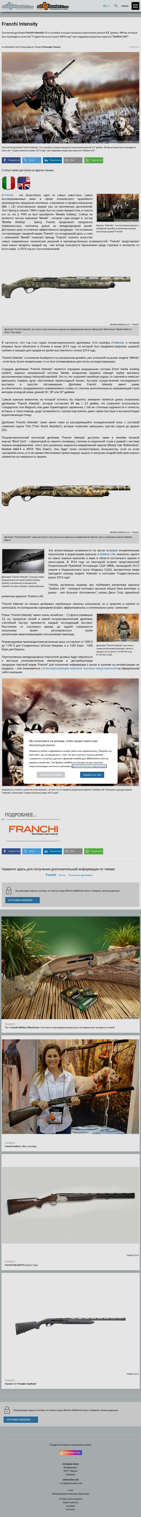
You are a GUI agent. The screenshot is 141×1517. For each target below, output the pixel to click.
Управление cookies (51, 774)
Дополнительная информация (89, 766)
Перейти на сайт (92, 774)
